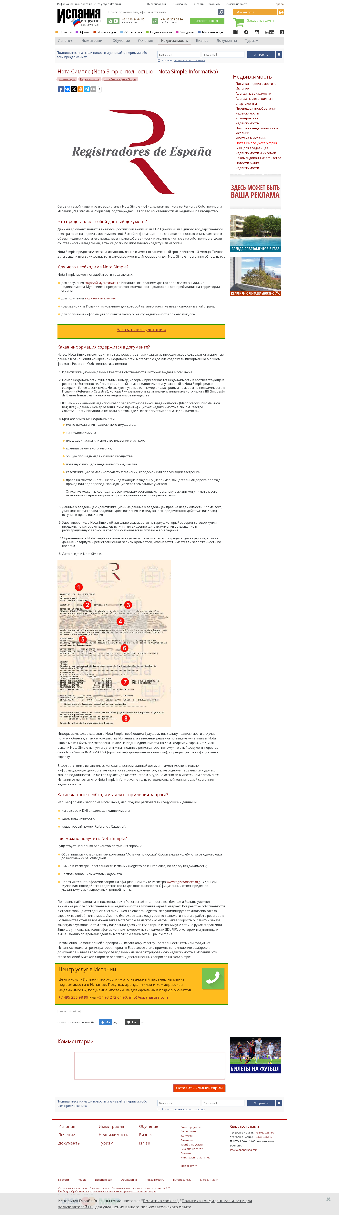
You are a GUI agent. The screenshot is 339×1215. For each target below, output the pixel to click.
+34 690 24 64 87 (133, 19)
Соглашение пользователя (72, 1188)
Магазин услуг (212, 32)
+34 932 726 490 (265, 1132)
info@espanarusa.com (148, 997)
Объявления (133, 32)
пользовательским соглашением (189, 60)
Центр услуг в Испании (107, 4)
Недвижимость (161, 32)
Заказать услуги (260, 20)
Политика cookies (99, 1188)
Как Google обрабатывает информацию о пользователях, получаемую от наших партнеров (107, 1191)
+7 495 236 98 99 (73, 997)
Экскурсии (187, 32)
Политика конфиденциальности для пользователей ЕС (140, 1188)
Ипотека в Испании (251, 138)
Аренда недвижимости (253, 93)
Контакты (198, 4)
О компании (180, 4)
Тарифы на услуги (192, 1144)
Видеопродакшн (157, 4)
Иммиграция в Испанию (195, 1157)
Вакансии (215, 4)
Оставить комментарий (199, 1088)
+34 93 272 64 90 (172, 19)
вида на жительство (100, 298)
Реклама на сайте (236, 4)
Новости (65, 32)
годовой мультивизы (101, 283)
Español (279, 4)
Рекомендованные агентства (258, 158)
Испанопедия (107, 32)
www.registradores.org (183, 882)
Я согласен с (183, 60)
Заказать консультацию (141, 329)
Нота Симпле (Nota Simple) (256, 143)
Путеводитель (182, 1179)
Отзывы (186, 1153)
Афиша (84, 32)
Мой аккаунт (189, 1165)
